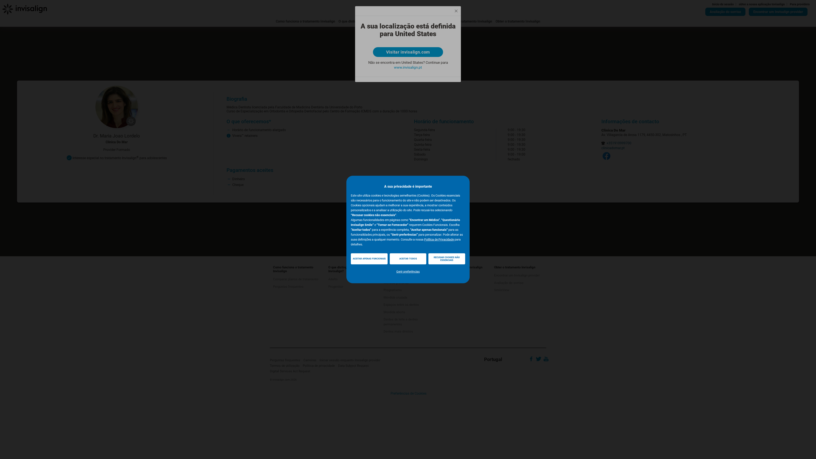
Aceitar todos (408, 258)
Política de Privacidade (439, 239)
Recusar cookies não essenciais (447, 259)
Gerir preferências (408, 271)
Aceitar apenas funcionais (369, 258)
